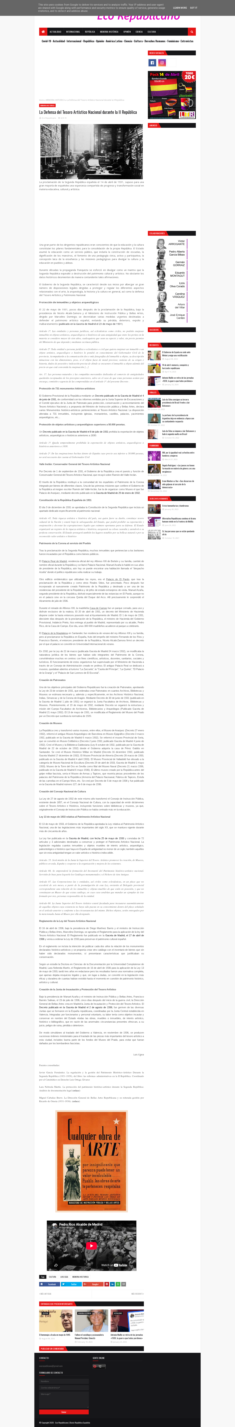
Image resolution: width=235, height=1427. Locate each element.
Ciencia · (129, 41)
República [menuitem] (90, 31)
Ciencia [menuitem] (139, 31)
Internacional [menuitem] (73, 31)
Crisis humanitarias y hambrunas (175, 505)
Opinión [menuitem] (127, 31)
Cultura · (139, 41)
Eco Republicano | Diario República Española (72, 1422)
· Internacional (73, 41)
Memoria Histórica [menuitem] (109, 31)
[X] (172, 62)
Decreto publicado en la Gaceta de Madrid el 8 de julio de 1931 (75, 431)
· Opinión (100, 41)
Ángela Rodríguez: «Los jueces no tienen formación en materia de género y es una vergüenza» (178, 468)
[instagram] (162, 62)
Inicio (41, 100)
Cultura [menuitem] (152, 31)
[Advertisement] (91, 73)
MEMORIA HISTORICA (55, 100)
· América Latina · (114, 41)
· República (88, 41)
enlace (76, 1090)
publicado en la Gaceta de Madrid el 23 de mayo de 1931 (90, 323)
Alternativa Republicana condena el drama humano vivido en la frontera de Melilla (179, 520)
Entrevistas (187, 41)
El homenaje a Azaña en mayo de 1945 (54, 1334)
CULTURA (52, 1276)
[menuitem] (43, 32)
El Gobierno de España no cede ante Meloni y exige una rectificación (176, 354)
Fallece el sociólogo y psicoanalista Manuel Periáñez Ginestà (89, 1336)
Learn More (180, 8)
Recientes (154, 345)
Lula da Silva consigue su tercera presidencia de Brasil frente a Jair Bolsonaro (176, 402)
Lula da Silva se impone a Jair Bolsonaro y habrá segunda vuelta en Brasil (179, 432)
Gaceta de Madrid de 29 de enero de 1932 (118, 493)
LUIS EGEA (64, 1276)
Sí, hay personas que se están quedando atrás (178, 533)
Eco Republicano (49, 118)
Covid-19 (47, 41)
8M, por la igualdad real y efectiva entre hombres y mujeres (178, 454)
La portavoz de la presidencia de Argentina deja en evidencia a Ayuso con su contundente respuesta (178, 418)
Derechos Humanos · (156, 41)
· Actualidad (58, 41)
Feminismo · (174, 41)
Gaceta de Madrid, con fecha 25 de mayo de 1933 (96, 838)
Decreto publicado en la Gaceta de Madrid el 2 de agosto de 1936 (75, 1007)
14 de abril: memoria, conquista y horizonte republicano (175, 366)
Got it (193, 8)
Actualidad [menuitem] (55, 31)
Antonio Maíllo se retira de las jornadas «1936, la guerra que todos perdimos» (127, 1336)
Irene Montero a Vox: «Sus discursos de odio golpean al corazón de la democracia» (178, 484)
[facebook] (152, 62)
